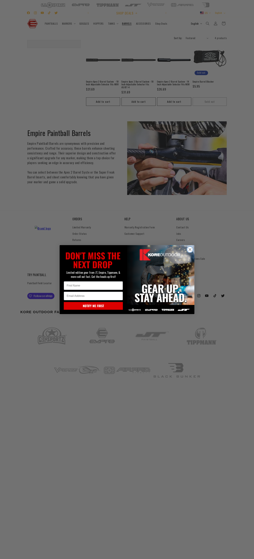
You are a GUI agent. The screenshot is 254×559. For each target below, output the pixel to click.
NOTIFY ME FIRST (93, 306)
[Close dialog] (190, 249)
